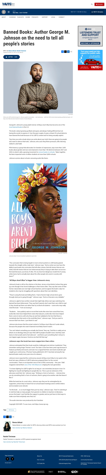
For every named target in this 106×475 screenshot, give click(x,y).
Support (45, 17)
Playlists (20, 17)
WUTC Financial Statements (66, 456)
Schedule (12, 17)
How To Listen (40, 459)
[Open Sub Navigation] (7, 17)
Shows (28, 17)
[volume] (8, 12)
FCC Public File (41, 463)
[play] (3, 12)
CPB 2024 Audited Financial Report (68, 459)
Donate (100, 4)
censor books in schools (47, 152)
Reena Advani (12, 51)
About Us (39, 456)
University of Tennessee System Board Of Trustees (91, 463)
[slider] (11, 12)
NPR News (11, 410)
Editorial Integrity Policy (65, 463)
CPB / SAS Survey (85, 456)
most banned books (15, 127)
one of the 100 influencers (33, 365)
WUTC (10, 462)
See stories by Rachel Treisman (14, 442)
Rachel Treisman (21, 51)
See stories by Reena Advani (22, 428)
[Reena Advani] (7, 426)
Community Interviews (87, 459)
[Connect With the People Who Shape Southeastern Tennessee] (90, 36)
